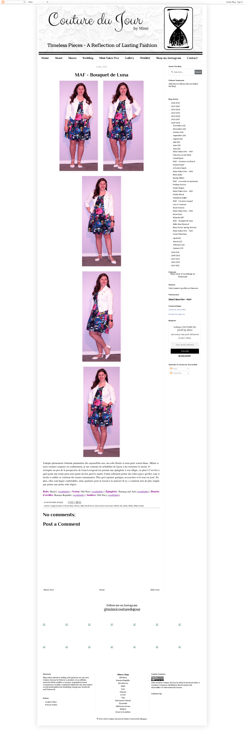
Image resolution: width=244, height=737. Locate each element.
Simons (123, 692)
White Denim (139, 506)
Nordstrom (123, 683)
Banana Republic (123, 680)
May (175, 149)
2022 (173, 116)
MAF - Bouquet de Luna (183, 221)
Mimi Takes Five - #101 (183, 231)
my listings (187, 273)
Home (45, 58)
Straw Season (178, 208)
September (178, 135)
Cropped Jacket (56, 506)
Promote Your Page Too (177, 314)
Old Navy (123, 677)
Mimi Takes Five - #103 (183, 191)
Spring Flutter (178, 178)
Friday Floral (178, 194)
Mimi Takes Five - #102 (183, 211)
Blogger (143, 719)
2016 (173, 262)
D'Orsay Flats (68, 506)
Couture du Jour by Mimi (177, 309)
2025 (173, 106)
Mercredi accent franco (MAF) (107, 506)
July (175, 142)
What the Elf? (178, 218)
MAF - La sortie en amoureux (185, 181)
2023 (173, 113)
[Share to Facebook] (77, 502)
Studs (125, 506)
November (178, 129)
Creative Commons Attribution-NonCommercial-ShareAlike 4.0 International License (172, 686)
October (176, 132)
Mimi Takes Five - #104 (183, 171)
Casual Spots (178, 158)
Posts (174, 369)
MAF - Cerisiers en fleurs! (184, 161)
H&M (123, 686)
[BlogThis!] (71, 502)
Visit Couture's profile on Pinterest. (183, 288)
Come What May (180, 234)
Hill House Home (123, 706)
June (175, 145)
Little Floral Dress (87, 506)
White (130, 506)
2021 (173, 119)
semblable (64, 491)
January (176, 248)
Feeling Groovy (179, 185)
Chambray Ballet (180, 198)
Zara (123, 689)
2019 (173, 252)
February (177, 245)
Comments (177, 373)
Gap (123, 698)
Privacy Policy (51, 705)
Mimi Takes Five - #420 (180, 299)
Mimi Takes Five (109, 58)
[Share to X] (74, 502)
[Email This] (69, 502)
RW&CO (123, 709)
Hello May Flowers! (181, 224)
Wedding (87, 58)
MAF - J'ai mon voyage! (183, 201)
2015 (173, 265)
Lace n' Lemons (179, 204)
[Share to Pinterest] (80, 502)
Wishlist (145, 58)
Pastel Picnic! (178, 165)
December (177, 126)
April (175, 238)
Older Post (154, 590)
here (175, 84)
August (176, 139)
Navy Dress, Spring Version (184, 227)
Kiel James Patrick (123, 700)
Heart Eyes (177, 214)
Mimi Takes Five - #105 (183, 152)
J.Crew (123, 695)
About (58, 58)
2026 (173, 103)
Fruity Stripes (178, 188)
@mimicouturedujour (122, 609)
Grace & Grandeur (123, 712)
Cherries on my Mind (182, 155)
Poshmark (182, 276)
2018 (173, 255)
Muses (72, 58)
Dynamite (123, 703)
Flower (76, 506)
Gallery (129, 58)
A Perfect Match (179, 168)
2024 (173, 109)
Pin (121, 506)
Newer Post (49, 590)
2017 (173, 259)
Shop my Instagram (168, 58)
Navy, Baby (177, 175)
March (176, 241)
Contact (192, 58)
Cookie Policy (51, 702)
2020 (173, 123)
